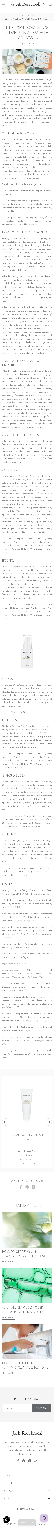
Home (21, 15)
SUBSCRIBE (41, 1408)
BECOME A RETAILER (27, 1509)
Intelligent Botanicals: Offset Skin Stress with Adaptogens (27, 19)
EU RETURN (27, 1522)
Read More (8, 1262)
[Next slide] (48, 1122)
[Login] (44, 4)
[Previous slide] (5, 1122)
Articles (30, 15)
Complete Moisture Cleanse (27, 1135)
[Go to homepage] (27, 4)
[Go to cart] (50, 4)
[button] (12, 4)
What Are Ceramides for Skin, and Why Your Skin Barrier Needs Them (24, 1312)
